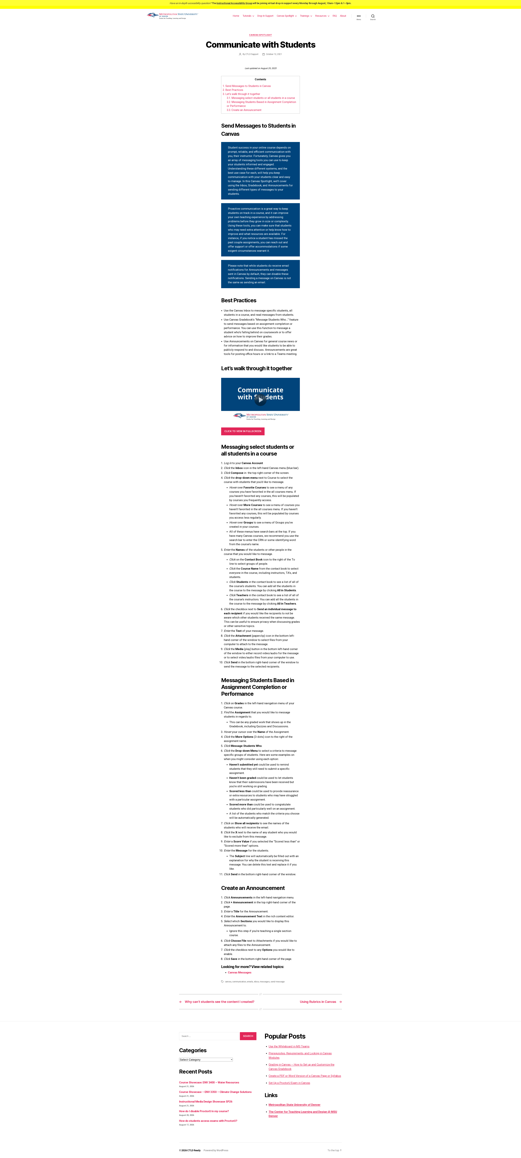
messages (265, 981)
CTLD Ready (193, 1150)
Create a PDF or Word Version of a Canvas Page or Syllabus (305, 1075)
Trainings (304, 15)
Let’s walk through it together (241, 94)
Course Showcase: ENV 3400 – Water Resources (209, 1082)
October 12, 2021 (274, 54)
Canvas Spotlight (285, 15)
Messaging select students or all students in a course (261, 98)
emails (250, 981)
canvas (228, 981)
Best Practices (233, 90)
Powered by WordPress (216, 1150)
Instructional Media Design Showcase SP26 (205, 1101)
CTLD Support (251, 54)
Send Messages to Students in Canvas (247, 86)
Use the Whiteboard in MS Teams (289, 1046)
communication (239, 981)
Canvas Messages (239, 972)
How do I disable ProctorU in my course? (204, 1111)
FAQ (335, 15)
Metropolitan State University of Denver (294, 1104)
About (343, 15)
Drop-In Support (265, 15)
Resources (321, 15)
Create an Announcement (244, 110)
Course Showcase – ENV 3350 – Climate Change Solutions (215, 1092)
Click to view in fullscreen (242, 431)
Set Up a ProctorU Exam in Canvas (289, 1082)
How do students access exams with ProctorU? (208, 1120)
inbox (256, 981)
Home (236, 15)
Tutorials (247, 15)
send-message (278, 981)
